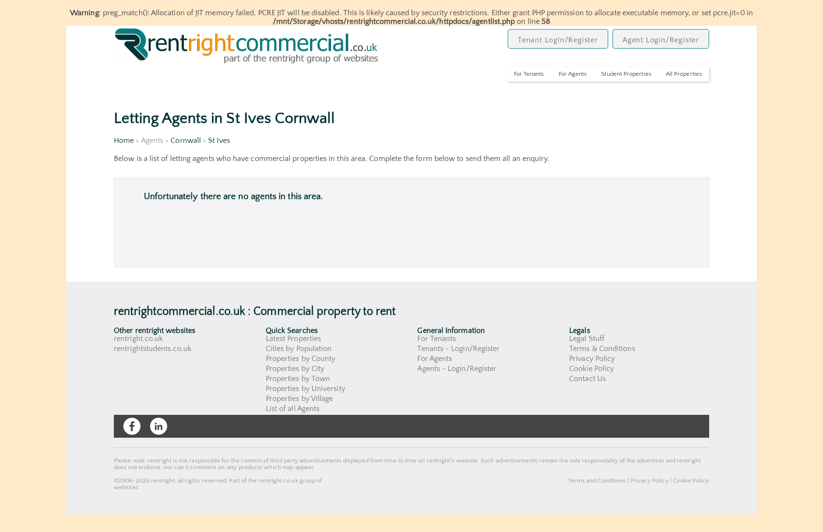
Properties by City (295, 368)
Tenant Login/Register (558, 40)
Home (124, 140)
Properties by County (301, 358)
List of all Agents (293, 408)
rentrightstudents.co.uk (152, 348)
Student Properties (626, 73)
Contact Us (587, 378)
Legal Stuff (586, 338)
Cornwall (186, 140)
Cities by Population (299, 348)
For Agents (573, 73)
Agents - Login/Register (456, 368)
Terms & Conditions (602, 348)
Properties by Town (298, 378)
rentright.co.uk (138, 338)
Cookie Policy (591, 368)
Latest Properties (293, 338)
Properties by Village (299, 398)
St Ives (219, 140)
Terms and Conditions (597, 480)
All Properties (684, 73)
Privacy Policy (592, 358)
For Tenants (529, 73)
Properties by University (305, 388)
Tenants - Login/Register (458, 348)
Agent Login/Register (660, 40)
